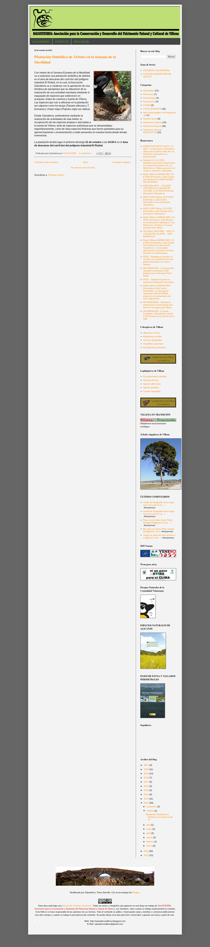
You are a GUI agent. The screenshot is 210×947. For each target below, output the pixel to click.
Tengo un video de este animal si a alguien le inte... (159, 536)
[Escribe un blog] (100, 153)
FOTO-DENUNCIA (152, 109)
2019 (146, 773)
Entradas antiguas (121, 162)
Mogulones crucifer (152, 336)
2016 (146, 786)
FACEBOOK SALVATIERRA (156, 70)
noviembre (151, 806)
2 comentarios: (86, 153)
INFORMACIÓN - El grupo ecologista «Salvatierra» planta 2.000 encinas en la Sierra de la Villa (158, 315)
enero (149, 845)
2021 (146, 765)
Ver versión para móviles (83, 167)
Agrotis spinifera (151, 387)
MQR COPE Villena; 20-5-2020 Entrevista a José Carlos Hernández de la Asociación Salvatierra (158, 201)
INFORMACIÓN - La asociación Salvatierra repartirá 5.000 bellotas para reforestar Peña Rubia (158, 272)
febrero (150, 841)
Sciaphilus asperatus (153, 343)
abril (148, 833)
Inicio (85, 162)
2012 (146, 803)
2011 (146, 851)
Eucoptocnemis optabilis (155, 376)
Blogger (136, 892)
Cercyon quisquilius (152, 340)
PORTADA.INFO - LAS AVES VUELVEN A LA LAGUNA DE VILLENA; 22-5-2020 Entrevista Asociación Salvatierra (158, 189)
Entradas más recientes (46, 162)
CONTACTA (62, 41)
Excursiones (149, 101)
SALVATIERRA (41, 41)
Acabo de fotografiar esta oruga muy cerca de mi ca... (158, 503)
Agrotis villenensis (151, 384)
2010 (146, 855)
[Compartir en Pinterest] (109, 153)
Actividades (148, 90)
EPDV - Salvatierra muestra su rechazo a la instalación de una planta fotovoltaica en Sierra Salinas (158, 260)
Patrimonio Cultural (152, 122)
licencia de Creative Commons (77, 905)
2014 (146, 794)
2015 (146, 790)
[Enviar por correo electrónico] (97, 153)
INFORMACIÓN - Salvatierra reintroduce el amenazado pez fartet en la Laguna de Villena (158, 305)
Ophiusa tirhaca (150, 380)
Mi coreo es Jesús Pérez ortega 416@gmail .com (158, 530)
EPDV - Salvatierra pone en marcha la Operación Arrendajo (158, 280)
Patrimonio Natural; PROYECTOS (152, 131)
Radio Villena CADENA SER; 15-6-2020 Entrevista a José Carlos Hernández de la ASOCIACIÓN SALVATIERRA (158, 178)
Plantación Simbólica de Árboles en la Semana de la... (159, 817)
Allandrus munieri (151, 333)
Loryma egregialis (151, 391)
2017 (146, 782)
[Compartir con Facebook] (106, 153)
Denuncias (148, 94)
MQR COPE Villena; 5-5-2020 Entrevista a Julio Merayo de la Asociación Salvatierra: (158, 211)
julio (148, 825)
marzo (149, 837)
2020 (146, 769)
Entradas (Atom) (56, 175)
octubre (150, 810)
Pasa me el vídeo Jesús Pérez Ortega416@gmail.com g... (158, 521)
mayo (149, 829)
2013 (146, 798)
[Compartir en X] (103, 153)
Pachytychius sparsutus (154, 347)
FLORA (146, 105)
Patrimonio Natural (152, 126)
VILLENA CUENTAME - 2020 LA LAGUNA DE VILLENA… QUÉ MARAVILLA (158, 234)
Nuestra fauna (150, 118)
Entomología (149, 98)
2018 (146, 777)
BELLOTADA (81, 41)
